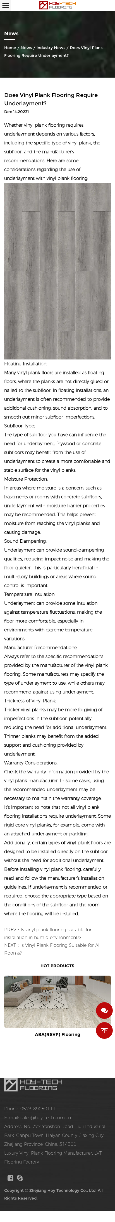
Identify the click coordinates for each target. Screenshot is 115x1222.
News (26, 47)
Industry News (51, 47)
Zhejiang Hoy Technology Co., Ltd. (63, 1190)
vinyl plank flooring (44, 125)
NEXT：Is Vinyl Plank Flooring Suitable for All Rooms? (52, 949)
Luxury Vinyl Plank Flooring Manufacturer (48, 1153)
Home (10, 47)
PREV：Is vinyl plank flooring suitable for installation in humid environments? (48, 933)
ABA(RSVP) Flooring (57, 1034)
